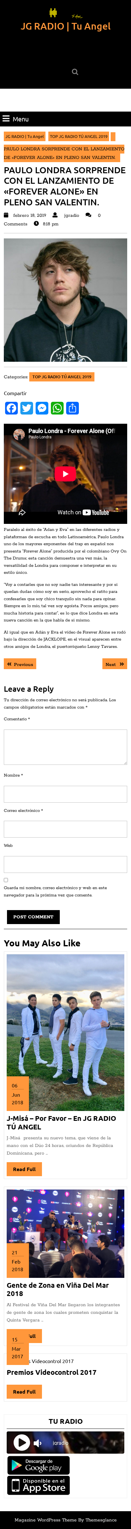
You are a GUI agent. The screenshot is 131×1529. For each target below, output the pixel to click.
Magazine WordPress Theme (46, 1520)
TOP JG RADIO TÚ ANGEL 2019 (78, 136)
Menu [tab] (21, 119)
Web (8, 845)
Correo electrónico (23, 810)
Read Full (27, 1171)
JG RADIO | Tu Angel (66, 26)
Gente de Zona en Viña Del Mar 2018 (58, 1289)
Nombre (13, 775)
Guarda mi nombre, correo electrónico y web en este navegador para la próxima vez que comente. (55, 891)
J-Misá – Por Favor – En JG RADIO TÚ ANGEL (61, 1122)
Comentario (17, 719)
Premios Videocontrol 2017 (52, 1372)
